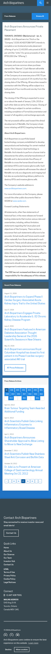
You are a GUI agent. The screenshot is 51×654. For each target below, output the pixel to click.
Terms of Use (9, 572)
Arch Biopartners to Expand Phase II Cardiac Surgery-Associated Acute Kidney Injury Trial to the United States (24, 300)
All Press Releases (15, 368)
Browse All (40, 16)
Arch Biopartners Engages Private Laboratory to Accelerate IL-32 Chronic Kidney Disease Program (25, 316)
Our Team (8, 558)
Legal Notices (10, 582)
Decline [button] (8, 650)
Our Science (9, 555)
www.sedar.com (19, 201)
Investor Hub (9, 561)
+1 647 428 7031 (14, 595)
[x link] (11, 635)
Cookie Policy (9, 579)
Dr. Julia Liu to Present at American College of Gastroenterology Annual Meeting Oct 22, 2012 (23, 470)
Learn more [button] (33, 643)
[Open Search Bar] (40, 3)
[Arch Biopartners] (13, 2)
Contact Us (11, 533)
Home (6, 548)
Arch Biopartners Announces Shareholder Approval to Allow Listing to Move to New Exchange (24, 441)
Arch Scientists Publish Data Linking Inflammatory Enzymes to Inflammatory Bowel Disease (23, 424)
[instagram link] (5, 635)
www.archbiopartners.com (15, 189)
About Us (8, 551)
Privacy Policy (10, 576)
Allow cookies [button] (22, 650)
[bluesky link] (17, 635)
